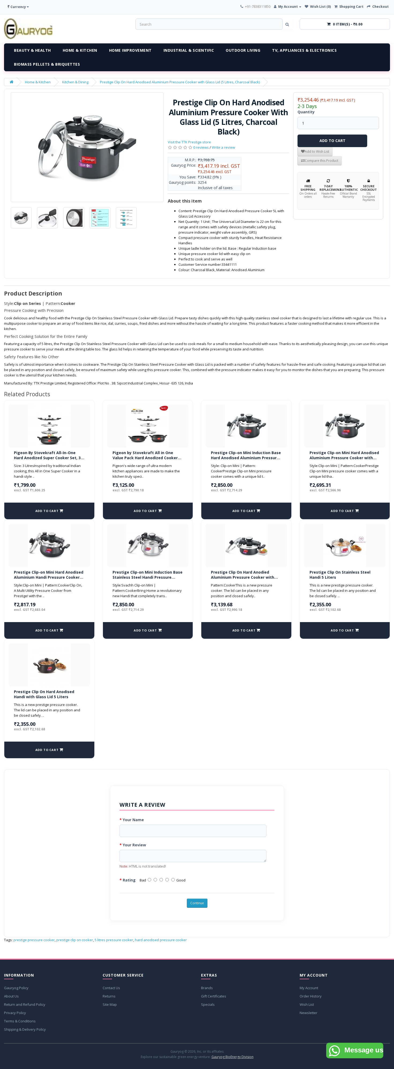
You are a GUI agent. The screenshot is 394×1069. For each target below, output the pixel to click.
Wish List (307, 1004)
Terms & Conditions (20, 1021)
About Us (11, 996)
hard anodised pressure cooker (161, 939)
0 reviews (201, 147)
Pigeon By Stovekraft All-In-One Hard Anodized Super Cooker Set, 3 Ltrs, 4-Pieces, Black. (47, 458)
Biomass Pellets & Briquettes (47, 64)
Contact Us (111, 987)
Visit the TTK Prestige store (189, 142)
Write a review (223, 147)
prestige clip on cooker (74, 939)
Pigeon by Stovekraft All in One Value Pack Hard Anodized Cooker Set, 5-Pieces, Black (145, 458)
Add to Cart (332, 140)
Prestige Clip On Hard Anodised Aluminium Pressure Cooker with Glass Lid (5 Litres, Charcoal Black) (180, 82)
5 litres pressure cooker (114, 939)
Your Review (134, 844)
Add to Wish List (317, 151)
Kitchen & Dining (75, 82)
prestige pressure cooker (34, 939)
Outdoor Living (243, 50)
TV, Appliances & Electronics (304, 50)
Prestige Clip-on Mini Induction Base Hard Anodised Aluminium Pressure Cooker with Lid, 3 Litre (246, 458)
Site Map (110, 1004)
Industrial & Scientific (188, 50)
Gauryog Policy (16, 987)
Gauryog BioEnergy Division (232, 1057)
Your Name (133, 819)
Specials (208, 1004)
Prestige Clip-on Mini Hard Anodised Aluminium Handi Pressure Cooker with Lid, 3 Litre (48, 577)
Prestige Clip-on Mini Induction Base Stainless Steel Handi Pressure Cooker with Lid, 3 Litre (148, 577)
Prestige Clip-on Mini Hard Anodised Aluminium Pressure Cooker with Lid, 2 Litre (344, 458)
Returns (109, 996)
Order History (311, 996)
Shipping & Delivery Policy (25, 1029)
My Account (309, 987)
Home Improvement (130, 50)
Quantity (306, 111)
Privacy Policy (15, 1012)
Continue (197, 903)
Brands (207, 987)
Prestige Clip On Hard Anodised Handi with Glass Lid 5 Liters (44, 694)
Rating (129, 880)
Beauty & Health (32, 50)
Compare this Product (321, 160)
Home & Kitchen (80, 50)
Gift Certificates (213, 996)
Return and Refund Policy (24, 1004)
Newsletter (308, 1012)
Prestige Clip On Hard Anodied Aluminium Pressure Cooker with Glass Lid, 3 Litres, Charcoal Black (243, 577)
